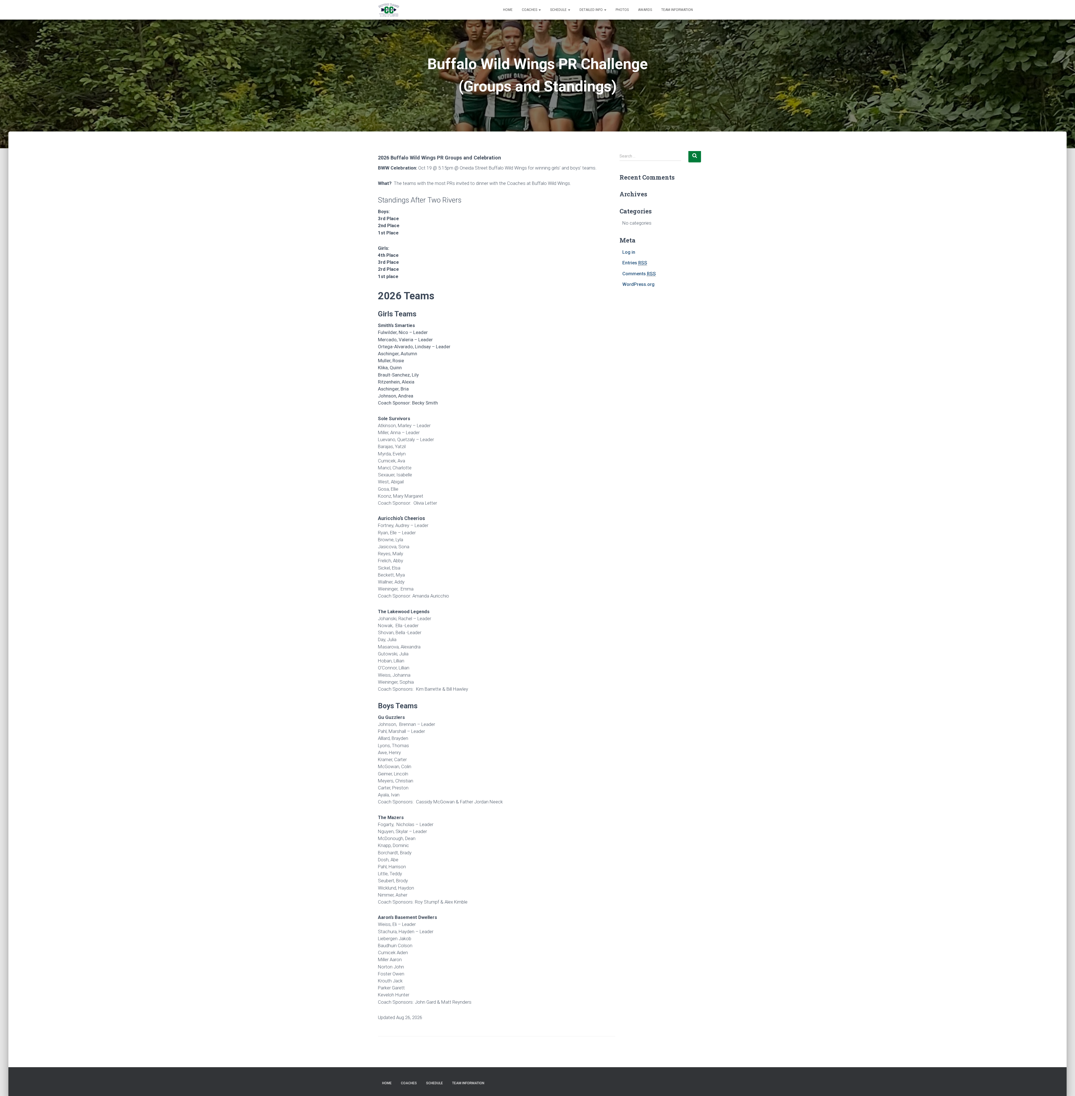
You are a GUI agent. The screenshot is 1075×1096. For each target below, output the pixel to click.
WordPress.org (638, 284)
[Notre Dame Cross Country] (388, 10)
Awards (645, 10)
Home (508, 10)
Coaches (530, 10)
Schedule (558, 10)
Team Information (677, 10)
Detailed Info (591, 10)
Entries (634, 262)
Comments (639, 273)
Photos (622, 10)
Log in (628, 252)
